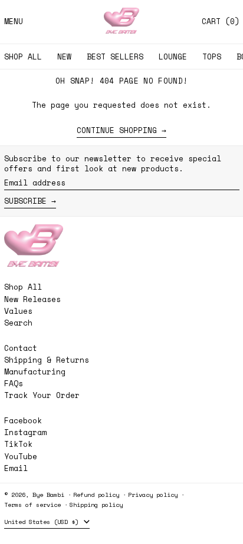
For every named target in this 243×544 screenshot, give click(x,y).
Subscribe (25, 201)
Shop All (23, 287)
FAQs (13, 383)
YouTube (20, 457)
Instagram (25, 432)
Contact (20, 348)
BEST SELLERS (115, 56)
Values (18, 311)
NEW (64, 56)
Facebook (23, 421)
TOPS (211, 56)
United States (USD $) (43, 521)
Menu (13, 21)
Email (16, 468)
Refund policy (96, 494)
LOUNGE (173, 56)
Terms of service (32, 504)
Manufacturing (34, 371)
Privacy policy (153, 494)
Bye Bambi (48, 494)
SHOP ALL (23, 56)
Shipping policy (96, 504)
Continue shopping (117, 130)
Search (18, 323)
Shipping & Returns (46, 360)
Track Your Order (42, 395)
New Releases (32, 299)
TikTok (18, 444)
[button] (220, 21)
